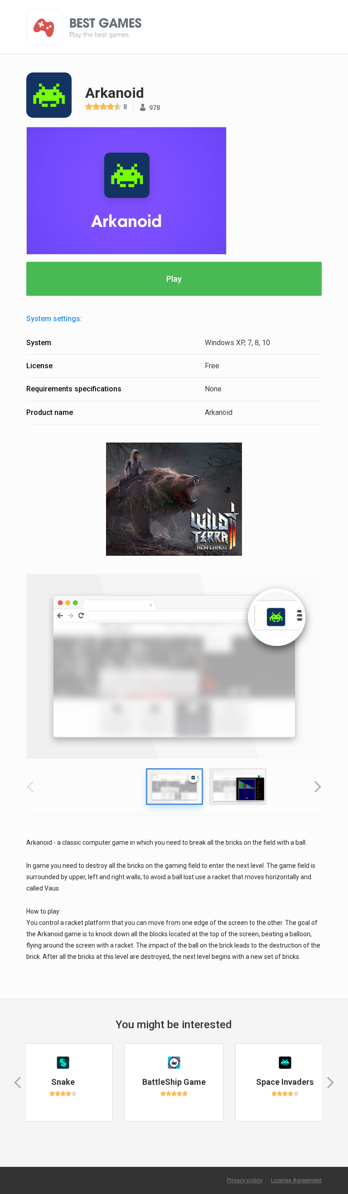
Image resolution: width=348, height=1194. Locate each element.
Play (174, 279)
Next (315, 786)
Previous (32, 786)
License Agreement (296, 1180)
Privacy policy (244, 1180)
